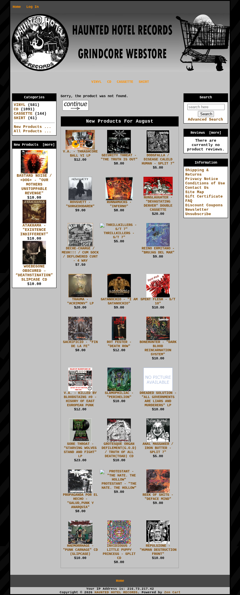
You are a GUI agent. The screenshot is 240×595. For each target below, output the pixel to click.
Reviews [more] (206, 133)
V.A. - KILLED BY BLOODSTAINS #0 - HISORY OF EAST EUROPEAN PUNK (80, 399)
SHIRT (144, 82)
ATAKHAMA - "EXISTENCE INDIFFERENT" (34, 229)
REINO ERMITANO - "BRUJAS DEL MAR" (158, 250)
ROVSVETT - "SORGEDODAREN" (80, 204)
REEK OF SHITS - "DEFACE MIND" (158, 497)
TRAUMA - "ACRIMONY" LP (80, 301)
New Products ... (32, 127)
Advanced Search (205, 119)
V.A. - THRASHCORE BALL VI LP (80, 154)
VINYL (96, 82)
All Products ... (32, 131)
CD (109, 82)
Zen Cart (172, 592)
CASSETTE (125, 82)
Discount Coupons (204, 205)
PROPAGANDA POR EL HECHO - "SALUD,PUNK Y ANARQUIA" (80, 501)
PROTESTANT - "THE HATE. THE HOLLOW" (119, 486)
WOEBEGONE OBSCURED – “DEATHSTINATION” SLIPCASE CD (34, 273)
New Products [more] (34, 145)
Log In (32, 7)
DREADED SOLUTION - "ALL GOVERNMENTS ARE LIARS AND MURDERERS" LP (158, 399)
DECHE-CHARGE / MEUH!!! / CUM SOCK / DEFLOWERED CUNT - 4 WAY (80, 254)
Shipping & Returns (197, 172)
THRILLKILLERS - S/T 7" (119, 235)
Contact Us (197, 188)
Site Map (194, 192)
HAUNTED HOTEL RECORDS (116, 592)
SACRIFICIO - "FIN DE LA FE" (80, 344)
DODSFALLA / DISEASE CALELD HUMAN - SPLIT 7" (158, 159)
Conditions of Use (205, 183)
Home (17, 7)
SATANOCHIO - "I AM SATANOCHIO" (119, 301)
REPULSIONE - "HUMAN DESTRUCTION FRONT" (158, 550)
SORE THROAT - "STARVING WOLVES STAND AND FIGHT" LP (80, 450)
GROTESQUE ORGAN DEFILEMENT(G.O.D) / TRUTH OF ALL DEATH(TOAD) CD (119, 450)
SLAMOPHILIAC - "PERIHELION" (119, 395)
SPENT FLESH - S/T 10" (157, 301)
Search (206, 97)
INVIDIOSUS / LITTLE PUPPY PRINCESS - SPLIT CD (119, 552)
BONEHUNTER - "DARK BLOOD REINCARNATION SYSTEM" (158, 348)
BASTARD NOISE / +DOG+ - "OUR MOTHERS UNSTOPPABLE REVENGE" (34, 185)
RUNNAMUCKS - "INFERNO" (119, 204)
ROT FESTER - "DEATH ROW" (119, 344)
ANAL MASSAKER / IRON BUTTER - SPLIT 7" (158, 448)
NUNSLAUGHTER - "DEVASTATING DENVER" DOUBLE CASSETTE (158, 204)
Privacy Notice (201, 179)
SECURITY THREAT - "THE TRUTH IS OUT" (119, 157)
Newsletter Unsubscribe (198, 212)
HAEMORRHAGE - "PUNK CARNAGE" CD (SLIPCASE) (80, 550)
